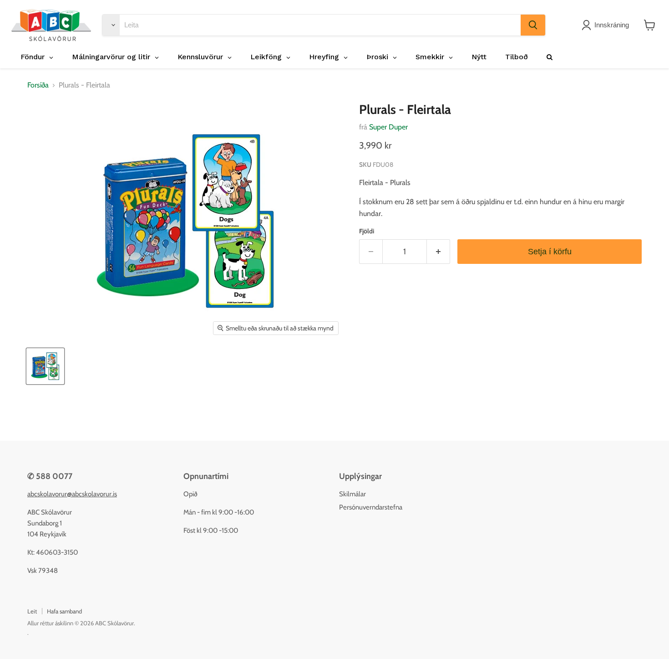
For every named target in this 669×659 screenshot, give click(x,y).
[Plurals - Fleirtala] (45, 366)
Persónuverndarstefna (370, 507)
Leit (32, 611)
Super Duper (388, 127)
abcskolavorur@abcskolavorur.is (72, 494)
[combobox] (320, 25)
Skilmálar (352, 494)
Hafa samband (64, 611)
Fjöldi (366, 231)
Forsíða (38, 85)
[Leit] (533, 25)
